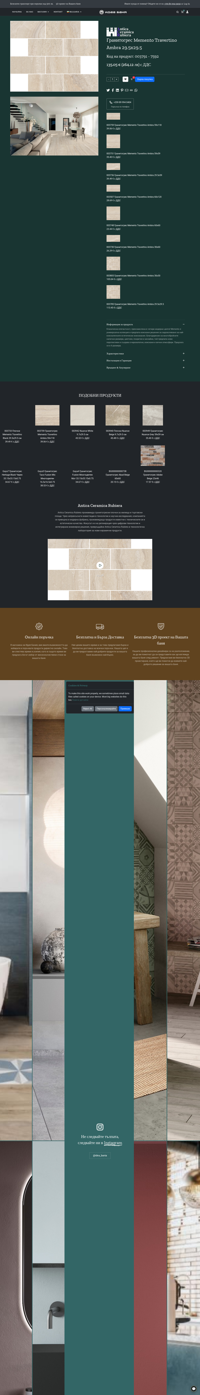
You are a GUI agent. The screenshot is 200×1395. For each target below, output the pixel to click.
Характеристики (115, 353)
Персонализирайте (106, 708)
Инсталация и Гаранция (119, 360)
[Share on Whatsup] (136, 90)
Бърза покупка (145, 79)
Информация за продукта (120, 324)
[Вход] (187, 11)
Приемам (125, 708)
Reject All (87, 708)
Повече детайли (80, 700)
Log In (187, 3)
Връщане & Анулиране (118, 367)
